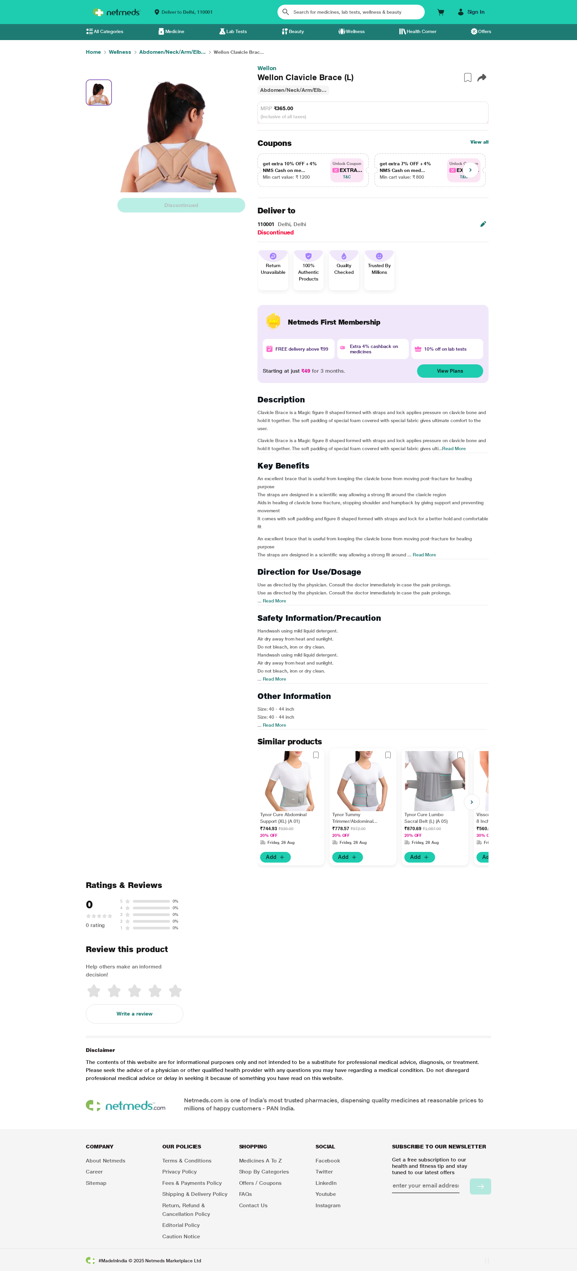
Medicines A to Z (260, 1160)
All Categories (108, 31)
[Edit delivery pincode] (483, 224)
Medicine (174, 31)
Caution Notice (181, 1236)
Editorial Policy (181, 1225)
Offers (484, 31)
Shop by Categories (264, 1171)
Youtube (326, 1194)
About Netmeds (105, 1160)
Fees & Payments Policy (191, 1183)
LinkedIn (326, 1183)
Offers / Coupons (260, 1183)
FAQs (245, 1194)
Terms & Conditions (186, 1160)
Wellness (355, 31)
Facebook (328, 1160)
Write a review (135, 1014)
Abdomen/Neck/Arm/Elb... (293, 90)
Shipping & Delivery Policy (194, 1194)
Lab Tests (236, 31)
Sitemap (96, 1183)
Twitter (324, 1171)
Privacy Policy (179, 1171)
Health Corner (421, 31)
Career (94, 1171)
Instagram (328, 1205)
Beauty (296, 31)
